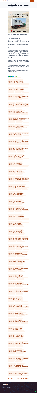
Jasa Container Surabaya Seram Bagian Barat (12, 312)
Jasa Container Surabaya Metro (25, 239)
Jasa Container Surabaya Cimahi (11, 133)
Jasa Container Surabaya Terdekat (19, 360)
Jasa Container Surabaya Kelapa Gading (11, 180)
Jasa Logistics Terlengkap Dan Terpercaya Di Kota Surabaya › (23, 378)
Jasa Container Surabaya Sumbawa (11, 337)
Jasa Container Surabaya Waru (18, 373)
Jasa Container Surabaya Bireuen (18, 113)
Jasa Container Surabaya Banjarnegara (19, 97)
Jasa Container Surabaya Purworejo (19, 298)
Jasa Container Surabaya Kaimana (11, 170)
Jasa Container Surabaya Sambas (19, 306)
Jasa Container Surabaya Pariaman (11, 275)
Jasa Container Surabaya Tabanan (11, 343)
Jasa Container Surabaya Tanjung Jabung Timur (21, 351)
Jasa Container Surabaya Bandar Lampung (20, 89)
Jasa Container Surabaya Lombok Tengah (11, 216)
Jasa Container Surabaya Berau (19, 111)
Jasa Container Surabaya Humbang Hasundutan (12, 156)
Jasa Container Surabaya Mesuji (18, 239)
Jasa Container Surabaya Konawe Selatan (11, 193)
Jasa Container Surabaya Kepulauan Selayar (12, 186)
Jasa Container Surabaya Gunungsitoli (11, 150)
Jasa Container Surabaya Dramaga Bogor (11, 140)
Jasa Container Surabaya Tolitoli (25, 366)
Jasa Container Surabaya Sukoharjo (11, 329)
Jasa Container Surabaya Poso (10, 291)
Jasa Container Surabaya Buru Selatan (11, 128)
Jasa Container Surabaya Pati (24, 277)
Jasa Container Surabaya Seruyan (11, 314)
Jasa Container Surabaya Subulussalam (18, 327)
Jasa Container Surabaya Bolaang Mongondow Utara (13, 119)
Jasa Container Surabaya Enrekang (18, 142)
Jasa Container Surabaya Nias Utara (11, 254)
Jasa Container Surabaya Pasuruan (18, 277)
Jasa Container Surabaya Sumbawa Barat (19, 337)
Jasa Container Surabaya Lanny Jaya (11, 210)
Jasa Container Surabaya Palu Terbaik (24, 268)
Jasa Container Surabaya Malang (18, 223)
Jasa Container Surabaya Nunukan (11, 255)
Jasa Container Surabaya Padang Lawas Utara (12, 261)
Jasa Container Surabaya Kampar (20, 173)
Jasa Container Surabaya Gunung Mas (19, 149)
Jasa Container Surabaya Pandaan (19, 269)
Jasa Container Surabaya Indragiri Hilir (11, 157)
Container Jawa (9, 3)
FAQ (18, 387)
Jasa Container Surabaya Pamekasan (11, 269)
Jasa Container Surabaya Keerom (25, 179)
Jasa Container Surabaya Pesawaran (18, 285)
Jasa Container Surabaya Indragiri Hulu (19, 157)
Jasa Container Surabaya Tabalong (19, 342)
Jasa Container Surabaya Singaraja (11, 320)
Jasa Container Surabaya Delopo (19, 135)
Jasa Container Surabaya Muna (18, 246)
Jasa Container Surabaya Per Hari (11, 284)
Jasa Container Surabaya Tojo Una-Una (19, 365)
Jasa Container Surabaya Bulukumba (11, 126)
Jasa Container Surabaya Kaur (18, 178)
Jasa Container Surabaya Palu (17, 268)
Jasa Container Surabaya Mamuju (20, 230)
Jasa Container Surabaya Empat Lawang (24, 141)
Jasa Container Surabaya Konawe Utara (20, 193)
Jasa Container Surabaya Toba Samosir (11, 365)
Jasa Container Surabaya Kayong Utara (25, 178)
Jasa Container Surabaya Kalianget (18, 170)
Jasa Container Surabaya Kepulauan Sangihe (20, 185)
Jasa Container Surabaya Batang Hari (18, 104)
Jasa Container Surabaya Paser (11, 277)
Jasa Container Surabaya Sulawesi (18, 329)
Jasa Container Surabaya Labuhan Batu (11, 202)
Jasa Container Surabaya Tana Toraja (19, 345)
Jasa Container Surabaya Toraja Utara (18, 367)
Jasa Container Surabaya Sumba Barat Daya (20, 335)
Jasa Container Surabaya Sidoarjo (22, 315)
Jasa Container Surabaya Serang (11, 313)
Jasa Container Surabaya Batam (25, 103)
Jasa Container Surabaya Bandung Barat (19, 90)
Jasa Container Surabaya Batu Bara (11, 105)
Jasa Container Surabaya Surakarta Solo (11, 342)
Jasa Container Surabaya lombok (11, 215)
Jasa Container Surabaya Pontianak (18, 290)
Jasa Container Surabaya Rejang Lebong (11, 300)
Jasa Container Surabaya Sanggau (18, 307)
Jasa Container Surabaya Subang (11, 327)
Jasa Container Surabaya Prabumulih (18, 291)
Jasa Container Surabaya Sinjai (18, 321)
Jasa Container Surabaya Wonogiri (11, 374)
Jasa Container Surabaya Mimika (11, 240)
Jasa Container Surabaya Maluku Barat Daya (19, 225)
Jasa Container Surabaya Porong (26, 290)
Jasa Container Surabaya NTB (18, 254)
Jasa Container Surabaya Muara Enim (11, 245)
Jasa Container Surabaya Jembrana (26, 165)
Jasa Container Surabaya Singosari (11, 321)
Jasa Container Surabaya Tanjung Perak (11, 352)
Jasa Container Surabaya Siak (17, 314)
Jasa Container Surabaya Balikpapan (11, 88)
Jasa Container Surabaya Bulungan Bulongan (20, 126)
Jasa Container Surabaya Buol (17, 127)
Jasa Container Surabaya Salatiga (19, 305)
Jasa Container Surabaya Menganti (11, 238)
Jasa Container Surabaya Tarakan (18, 357)
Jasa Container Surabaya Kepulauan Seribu (21, 186)
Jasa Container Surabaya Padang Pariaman (12, 262)
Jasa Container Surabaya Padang (11, 260)
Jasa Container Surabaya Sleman (18, 322)
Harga (19, 386)
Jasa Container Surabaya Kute (10, 201)
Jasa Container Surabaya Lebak (26, 210)
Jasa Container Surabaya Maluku (11, 225)
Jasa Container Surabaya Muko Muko (11, 246)
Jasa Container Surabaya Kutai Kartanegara (12, 200)
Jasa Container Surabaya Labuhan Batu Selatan (20, 202)
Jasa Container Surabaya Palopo (11, 268)
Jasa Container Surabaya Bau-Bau (18, 105)
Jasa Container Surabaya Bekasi (25, 105)
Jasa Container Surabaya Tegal (25, 358)
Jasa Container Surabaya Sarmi (25, 307)
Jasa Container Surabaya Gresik (17, 148)
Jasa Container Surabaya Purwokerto (11, 298)
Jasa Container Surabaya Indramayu (11, 158)
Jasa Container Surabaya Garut (25, 143)
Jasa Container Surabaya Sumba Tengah (11, 336)
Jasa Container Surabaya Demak (26, 135)
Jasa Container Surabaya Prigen (11, 292)
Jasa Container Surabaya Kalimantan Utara (12, 173)
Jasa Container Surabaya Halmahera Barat (20, 150)
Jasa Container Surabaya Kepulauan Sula (25, 187)
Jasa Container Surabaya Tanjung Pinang (19, 352)
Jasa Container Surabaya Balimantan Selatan (20, 88)
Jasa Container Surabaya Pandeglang (11, 270)
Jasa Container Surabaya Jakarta (26, 158)
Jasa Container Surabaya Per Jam (18, 284)
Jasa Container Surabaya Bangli (11, 96)
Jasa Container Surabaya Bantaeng (11, 98)
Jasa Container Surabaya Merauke (11, 239)
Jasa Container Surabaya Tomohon (11, 367)
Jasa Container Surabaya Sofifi (25, 322)
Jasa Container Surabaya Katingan (11, 178)
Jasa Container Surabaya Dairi (10, 134)
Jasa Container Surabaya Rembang (19, 300)
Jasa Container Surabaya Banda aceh (11, 89)
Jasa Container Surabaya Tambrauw (18, 344)
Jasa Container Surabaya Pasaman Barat (19, 276)
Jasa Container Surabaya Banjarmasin (11, 97)
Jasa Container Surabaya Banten (18, 98)
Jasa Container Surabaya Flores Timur (18, 143)
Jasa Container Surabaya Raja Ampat (11, 299)
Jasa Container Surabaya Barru (18, 103)
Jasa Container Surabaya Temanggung (11, 360)
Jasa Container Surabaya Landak (11, 209)
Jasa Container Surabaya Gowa (11, 148)
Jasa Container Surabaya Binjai (25, 112)
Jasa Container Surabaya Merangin (25, 238)
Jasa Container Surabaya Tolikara (18, 366)
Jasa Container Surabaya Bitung (25, 113)
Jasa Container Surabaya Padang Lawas (18, 260)
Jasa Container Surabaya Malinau (19, 224)
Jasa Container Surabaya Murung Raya (11, 247)
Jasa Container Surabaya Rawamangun (19, 299)
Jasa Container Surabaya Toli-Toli (11, 366)
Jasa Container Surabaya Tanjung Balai (18, 350)
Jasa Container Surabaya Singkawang (18, 320)
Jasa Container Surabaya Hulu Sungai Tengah (12, 155)
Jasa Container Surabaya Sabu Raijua (11, 305)
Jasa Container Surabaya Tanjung (11, 350)
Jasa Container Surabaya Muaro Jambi (19, 245)
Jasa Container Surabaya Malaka (11, 223)
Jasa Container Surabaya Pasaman (11, 276)
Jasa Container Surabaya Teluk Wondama (19, 359)
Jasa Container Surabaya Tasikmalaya (25, 357)
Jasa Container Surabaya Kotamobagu (18, 194)
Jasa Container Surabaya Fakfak (25, 142)
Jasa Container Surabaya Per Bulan (20, 283)
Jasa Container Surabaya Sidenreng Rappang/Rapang (13, 315)
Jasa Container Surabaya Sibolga (24, 314)
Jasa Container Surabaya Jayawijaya (11, 165)
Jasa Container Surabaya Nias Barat (11, 253)
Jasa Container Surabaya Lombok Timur (20, 216)
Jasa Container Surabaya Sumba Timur (19, 336)
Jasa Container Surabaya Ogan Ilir (18, 255)
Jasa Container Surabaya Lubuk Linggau (19, 217)
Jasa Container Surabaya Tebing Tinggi (11, 358)
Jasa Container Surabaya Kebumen (11, 179)
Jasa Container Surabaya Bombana (22, 119)
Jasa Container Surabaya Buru (24, 127)
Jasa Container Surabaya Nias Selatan (18, 253)
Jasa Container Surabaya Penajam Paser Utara (12, 283)
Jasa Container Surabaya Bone (18, 120)
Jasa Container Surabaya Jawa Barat (11, 163)
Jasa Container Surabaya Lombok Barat (18, 215)
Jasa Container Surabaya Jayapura (18, 164)
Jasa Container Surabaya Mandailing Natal (12, 232)
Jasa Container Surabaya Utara (11, 372)
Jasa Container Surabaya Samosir (26, 306)
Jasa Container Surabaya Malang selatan (11, 224)
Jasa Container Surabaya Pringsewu (18, 292)
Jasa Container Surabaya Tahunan (18, 343)
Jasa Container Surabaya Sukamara (18, 328)
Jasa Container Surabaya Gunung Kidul (11, 149)
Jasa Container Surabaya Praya (25, 291)
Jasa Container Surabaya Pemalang (11, 282)
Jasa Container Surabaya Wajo (17, 372)
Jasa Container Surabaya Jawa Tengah (19, 163)
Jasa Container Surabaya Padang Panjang (21, 261)
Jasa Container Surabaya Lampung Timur (11, 208)
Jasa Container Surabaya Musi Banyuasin (19, 247)
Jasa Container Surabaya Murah (25, 246)
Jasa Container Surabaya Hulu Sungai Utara (21, 155)
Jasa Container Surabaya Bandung (11, 90)
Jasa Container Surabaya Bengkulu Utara (11, 111)
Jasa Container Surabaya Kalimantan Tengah (12, 172)
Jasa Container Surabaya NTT (24, 254)
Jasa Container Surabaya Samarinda (11, 306)
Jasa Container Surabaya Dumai (11, 141)
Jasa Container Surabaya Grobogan (25, 148)
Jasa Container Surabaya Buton (19, 128)
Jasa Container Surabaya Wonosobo (18, 374)
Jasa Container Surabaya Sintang (25, 321)
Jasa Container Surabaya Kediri (18, 179)
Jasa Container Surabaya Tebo (19, 358)
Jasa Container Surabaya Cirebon (18, 133)
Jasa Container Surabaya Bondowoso (11, 120)
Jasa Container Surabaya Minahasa (18, 240)
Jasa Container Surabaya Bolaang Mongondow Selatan (13, 118)
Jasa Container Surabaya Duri (17, 141)
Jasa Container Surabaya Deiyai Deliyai (17, 134)
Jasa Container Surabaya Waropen (11, 373)
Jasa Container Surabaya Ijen (20, 156)
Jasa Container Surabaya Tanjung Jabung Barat (12, 351)
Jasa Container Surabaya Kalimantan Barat (19, 171)
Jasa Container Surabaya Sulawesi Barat (11, 330)
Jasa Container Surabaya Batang (11, 104)
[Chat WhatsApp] (35, 391)
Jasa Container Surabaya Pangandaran (19, 270)
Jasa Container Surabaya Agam (26, 83)
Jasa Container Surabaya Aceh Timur (11, 83)
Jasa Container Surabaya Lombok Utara (11, 217)
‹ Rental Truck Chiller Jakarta (10, 378)
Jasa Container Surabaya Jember (18, 165)
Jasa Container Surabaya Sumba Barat (11, 335)
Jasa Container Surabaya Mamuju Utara (11, 231)
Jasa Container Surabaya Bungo (11, 127)
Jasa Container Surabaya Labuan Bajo (17, 201)
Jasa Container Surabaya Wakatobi (24, 372)
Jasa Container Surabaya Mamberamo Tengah (12, 230)
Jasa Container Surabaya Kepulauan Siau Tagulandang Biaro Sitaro (14, 187)
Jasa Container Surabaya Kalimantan (11, 171)
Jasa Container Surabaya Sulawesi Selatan (20, 330)
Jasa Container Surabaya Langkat (18, 209)
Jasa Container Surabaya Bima (18, 112)
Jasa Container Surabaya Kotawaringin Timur (21, 195)
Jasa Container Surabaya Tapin (10, 357)
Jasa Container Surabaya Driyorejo (20, 140)
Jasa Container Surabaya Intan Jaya (19, 158)
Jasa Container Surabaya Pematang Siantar (19, 282)
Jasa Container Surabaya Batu (25, 104)
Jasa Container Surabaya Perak (11, 285)
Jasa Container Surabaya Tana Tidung (11, 345)
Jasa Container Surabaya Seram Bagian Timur (21, 312)
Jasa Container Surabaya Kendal (19, 180)
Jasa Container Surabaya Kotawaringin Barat (12, 195)
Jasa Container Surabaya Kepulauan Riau (11, 185)
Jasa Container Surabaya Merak (18, 238)
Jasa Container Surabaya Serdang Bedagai (19, 313)
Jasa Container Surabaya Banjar (17, 96)
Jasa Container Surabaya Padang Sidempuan (21, 262)
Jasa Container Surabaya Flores (11, 143)
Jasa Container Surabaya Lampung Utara (20, 208)
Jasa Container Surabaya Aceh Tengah (11, 82)
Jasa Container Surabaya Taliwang (11, 344)
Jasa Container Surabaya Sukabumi (11, 328)
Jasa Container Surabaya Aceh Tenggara (19, 82)
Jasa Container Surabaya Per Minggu (25, 284)
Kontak (19, 388)
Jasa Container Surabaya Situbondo (11, 322)
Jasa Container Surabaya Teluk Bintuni (11, 359)
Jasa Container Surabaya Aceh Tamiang (19, 81)
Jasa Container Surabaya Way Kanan (25, 373)
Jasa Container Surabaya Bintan (11, 113)
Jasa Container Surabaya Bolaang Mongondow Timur (24, 118)
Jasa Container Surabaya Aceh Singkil (11, 81)
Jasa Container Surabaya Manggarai (20, 232)
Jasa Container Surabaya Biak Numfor (11, 112)
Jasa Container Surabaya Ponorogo (11, 290)
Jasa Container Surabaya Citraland (25, 133)
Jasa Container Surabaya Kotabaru (11, 194)
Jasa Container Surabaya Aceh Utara (19, 83)
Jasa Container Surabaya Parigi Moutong (19, 275)
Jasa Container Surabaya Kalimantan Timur (21, 172)
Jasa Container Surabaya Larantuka (19, 210)
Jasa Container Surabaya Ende (10, 142)
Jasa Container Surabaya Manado (19, 231)
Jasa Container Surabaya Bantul (25, 98)
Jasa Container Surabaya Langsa (25, 209)
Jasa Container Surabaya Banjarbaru (25, 96)
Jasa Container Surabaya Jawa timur (11, 164)
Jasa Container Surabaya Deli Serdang (11, 135)
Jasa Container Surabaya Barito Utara (11, 103)
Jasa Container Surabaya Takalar (25, 343)
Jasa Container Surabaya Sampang (11, 307)
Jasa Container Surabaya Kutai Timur (20, 200)
